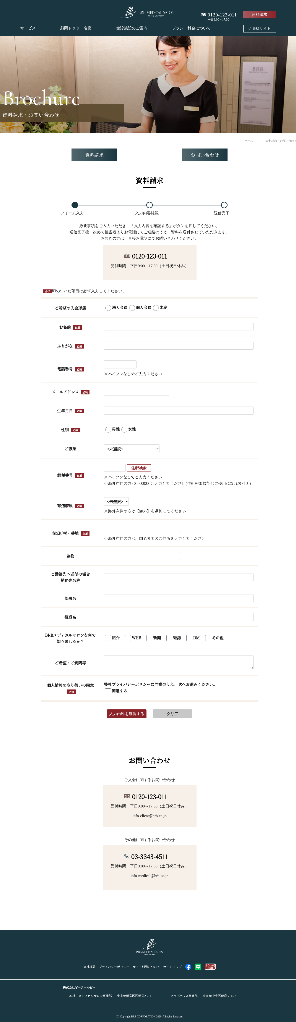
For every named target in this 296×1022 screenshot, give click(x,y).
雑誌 (177, 637)
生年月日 (65, 410)
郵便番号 (65, 475)
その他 (218, 637)
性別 (65, 429)
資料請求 (259, 14)
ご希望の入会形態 (70, 308)
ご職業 (70, 448)
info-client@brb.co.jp (150, 816)
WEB (136, 637)
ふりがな (65, 346)
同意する (119, 690)
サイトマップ (172, 967)
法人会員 (120, 307)
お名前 (65, 327)
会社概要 (89, 967)
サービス (28, 28)
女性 (132, 429)
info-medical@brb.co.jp (149, 875)
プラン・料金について (191, 28)
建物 (70, 556)
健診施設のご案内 (131, 28)
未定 (164, 307)
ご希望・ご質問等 (70, 662)
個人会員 (143, 307)
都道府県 (65, 505)
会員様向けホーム (259, 28)
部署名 (70, 598)
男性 (116, 429)
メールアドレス (65, 391)
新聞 (157, 637)
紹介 (116, 637)
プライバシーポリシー (114, 967)
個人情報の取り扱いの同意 (70, 685)
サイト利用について (146, 967)
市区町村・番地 (65, 533)
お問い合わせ (204, 154)
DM (196, 637)
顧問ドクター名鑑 (75, 28)
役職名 (70, 617)
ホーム (248, 140)
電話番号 (65, 368)
